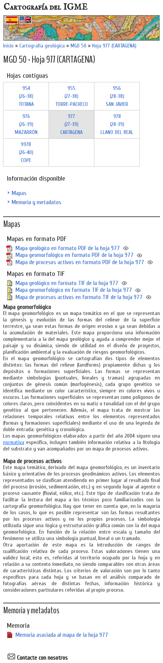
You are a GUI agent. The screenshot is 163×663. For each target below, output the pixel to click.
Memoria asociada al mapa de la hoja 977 (61, 635)
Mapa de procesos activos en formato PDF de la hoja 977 (79, 262)
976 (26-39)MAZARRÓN (26, 124)
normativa (13, 442)
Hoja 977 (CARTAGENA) (114, 46)
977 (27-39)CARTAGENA (71, 124)
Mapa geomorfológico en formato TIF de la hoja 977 (73, 290)
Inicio (8, 46)
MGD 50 (78, 46)
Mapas (19, 193)
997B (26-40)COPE (26, 152)
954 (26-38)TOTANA (26, 96)
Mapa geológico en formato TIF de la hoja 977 (66, 283)
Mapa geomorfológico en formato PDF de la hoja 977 (74, 255)
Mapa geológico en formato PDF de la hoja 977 (67, 248)
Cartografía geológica (42, 46)
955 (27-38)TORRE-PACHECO (71, 96)
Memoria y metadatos (36, 202)
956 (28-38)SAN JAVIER (117, 96)
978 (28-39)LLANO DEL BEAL (116, 124)
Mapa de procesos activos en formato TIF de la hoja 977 (79, 297)
